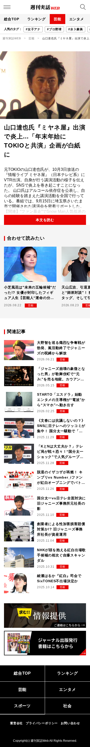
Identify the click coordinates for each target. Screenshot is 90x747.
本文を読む (45, 220)
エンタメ (76, 19)
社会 (67, 706)
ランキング (36, 19)
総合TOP (11, 19)
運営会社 (16, 723)
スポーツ (22, 706)
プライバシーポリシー (42, 723)
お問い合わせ (70, 723)
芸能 (57, 19)
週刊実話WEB (11, 38)
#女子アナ (33, 29)
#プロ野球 (54, 29)
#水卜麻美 (75, 29)
